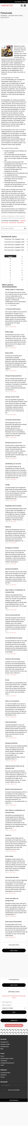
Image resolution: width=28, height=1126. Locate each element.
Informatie (4, 15)
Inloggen (24, 2)
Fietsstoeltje (5, 17)
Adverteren (4, 1075)
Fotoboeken (4, 1060)
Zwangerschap (5, 1046)
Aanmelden (18, 2)
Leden (2, 1065)
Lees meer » (11, 305)
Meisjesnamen (15, 996)
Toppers (10, 256)
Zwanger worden (5, 1044)
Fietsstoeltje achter (9, 242)
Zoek (13, 1012)
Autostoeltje (12, 222)
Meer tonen (13, 950)
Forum (2, 1056)
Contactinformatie (5, 1072)
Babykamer (20, 222)
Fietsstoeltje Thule (9, 239)
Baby (2, 1049)
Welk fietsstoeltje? (9, 244)
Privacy (3, 1077)
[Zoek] (24, 228)
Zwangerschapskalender (7, 1063)
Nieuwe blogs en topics (7, 1058)
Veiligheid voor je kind (15, 15)
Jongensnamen (6, 996)
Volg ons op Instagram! (14, 1025)
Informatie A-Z (4, 1042)
